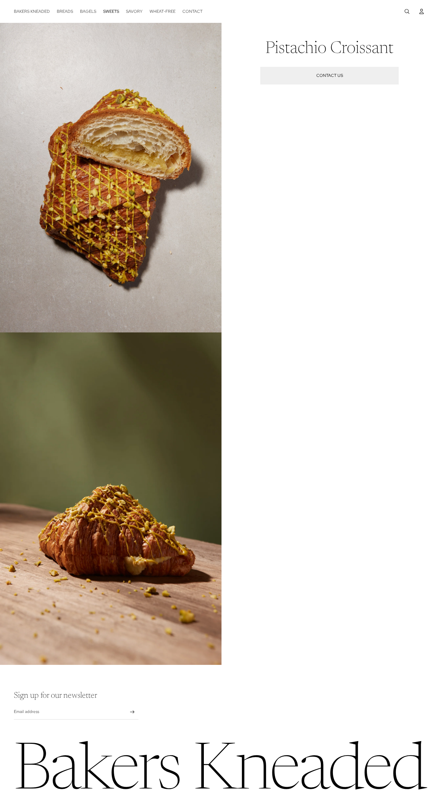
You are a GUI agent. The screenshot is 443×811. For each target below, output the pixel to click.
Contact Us (329, 75)
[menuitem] (32, 11)
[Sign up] (132, 712)
